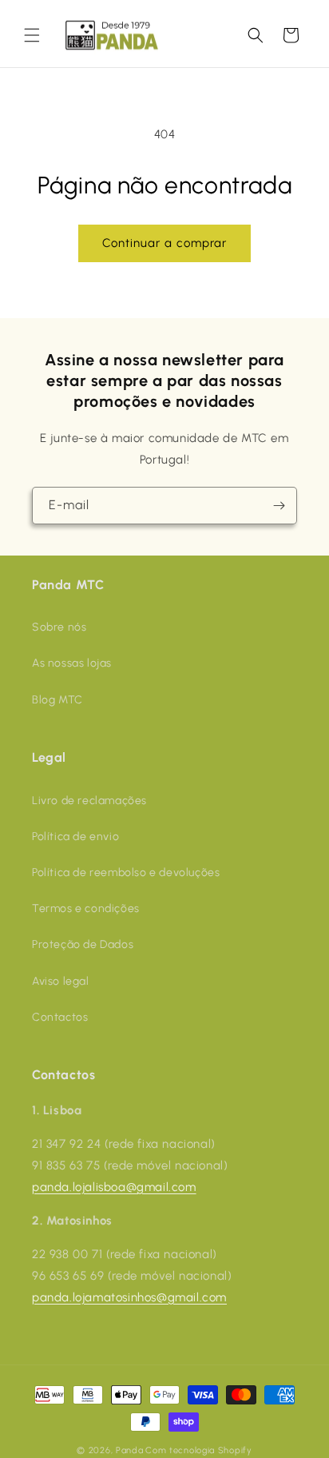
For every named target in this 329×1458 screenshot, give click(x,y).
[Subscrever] (278, 505)
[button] (32, 35)
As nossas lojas (72, 663)
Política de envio (75, 836)
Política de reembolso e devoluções (126, 872)
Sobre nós (59, 627)
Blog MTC (57, 700)
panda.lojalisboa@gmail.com (114, 1187)
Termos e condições (86, 908)
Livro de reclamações (89, 800)
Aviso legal (60, 981)
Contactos (60, 1017)
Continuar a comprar (164, 243)
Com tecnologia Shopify (198, 1450)
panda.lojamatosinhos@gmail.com (129, 1297)
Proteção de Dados (82, 944)
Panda (130, 1450)
